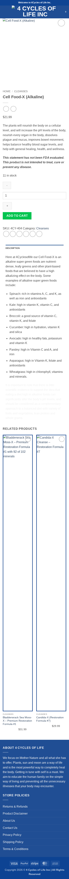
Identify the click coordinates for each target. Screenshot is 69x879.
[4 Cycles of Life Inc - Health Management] (35, 12)
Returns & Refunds (15, 806)
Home (6, 91)
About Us (9, 820)
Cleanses (21, 91)
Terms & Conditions (15, 849)
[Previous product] (13, 109)
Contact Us (10, 827)
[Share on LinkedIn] (39, 234)
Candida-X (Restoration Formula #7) (50, 719)
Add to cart (17, 215)
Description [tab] (13, 248)
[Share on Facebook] (13, 234)
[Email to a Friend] (26, 234)
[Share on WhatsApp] (6, 234)
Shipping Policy (13, 842)
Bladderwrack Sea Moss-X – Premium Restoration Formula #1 (17, 720)
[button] (5, 12)
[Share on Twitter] (19, 234)
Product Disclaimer (15, 813)
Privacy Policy (12, 834)
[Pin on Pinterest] (33, 234)
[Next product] (6, 109)
